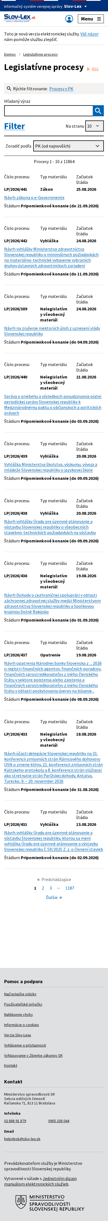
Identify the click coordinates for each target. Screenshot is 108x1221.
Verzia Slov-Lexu (17, 1034)
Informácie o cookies (21, 1024)
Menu (87, 19)
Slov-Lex (72, 6)
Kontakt (10, 1065)
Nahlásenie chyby (18, 1014)
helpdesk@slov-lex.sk (22, 1138)
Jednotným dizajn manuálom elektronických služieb (40, 1181)
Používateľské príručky (23, 1004)
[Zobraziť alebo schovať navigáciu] (69, 18)
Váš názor (89, 34)
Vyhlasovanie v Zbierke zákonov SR (33, 1055)
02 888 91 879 (15, 1120)
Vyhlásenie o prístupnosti (25, 1045)
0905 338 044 (58, 1120)
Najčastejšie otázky (20, 993)
